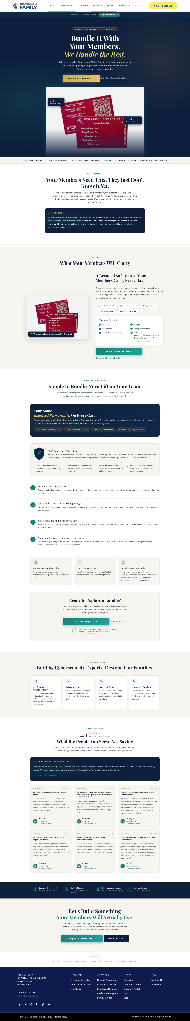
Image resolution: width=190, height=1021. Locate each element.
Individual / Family (89, 15)
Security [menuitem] (128, 980)
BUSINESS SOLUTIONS (103, 5)
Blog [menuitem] (126, 997)
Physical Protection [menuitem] (81, 980)
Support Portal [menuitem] (132, 988)
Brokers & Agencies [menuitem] (107, 980)
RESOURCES (124, 5)
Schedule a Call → (119, 621)
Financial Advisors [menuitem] (106, 984)
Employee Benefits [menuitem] (107, 988)
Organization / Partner (109, 15)
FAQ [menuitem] (126, 993)
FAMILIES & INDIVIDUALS (62, 5)
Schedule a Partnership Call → (114, 78)
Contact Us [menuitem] (157, 980)
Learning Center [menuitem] (132, 984)
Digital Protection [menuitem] (80, 984)
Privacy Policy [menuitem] (45, 1017)
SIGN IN (138, 5)
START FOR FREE (163, 5)
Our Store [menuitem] (76, 988)
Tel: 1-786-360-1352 (27, 992)
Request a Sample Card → (81, 78)
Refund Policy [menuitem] (61, 1017)
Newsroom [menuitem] (156, 984)
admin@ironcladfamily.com (29, 996)
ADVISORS (83, 5)
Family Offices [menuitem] (104, 997)
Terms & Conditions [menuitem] (28, 1017)
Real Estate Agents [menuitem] (107, 993)
